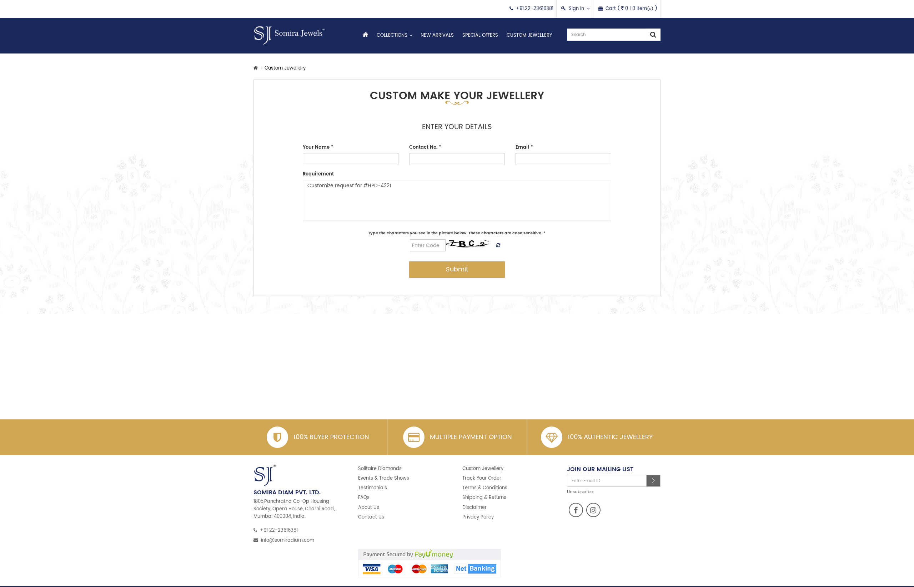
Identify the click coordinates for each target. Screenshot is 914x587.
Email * (524, 147)
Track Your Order (481, 478)
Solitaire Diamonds (380, 469)
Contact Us (371, 517)
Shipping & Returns (484, 497)
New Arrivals (437, 35)
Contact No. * (425, 147)
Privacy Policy (478, 517)
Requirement (318, 174)
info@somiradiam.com (287, 540)
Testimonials (372, 488)
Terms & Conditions (484, 488)
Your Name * (318, 147)
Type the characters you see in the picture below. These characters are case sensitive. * (457, 233)
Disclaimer (474, 507)
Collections (392, 35)
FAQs (364, 497)
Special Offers (480, 35)
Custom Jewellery (529, 35)
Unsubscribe (580, 492)
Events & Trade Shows (383, 478)
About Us (368, 507)
